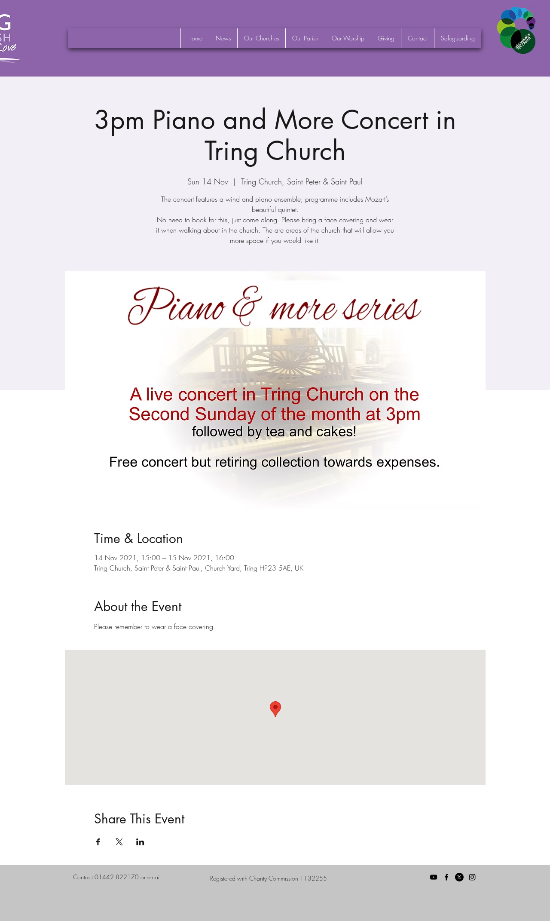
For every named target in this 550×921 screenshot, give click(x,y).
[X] (459, 877)
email (154, 877)
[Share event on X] (119, 841)
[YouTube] (433, 877)
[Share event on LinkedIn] (140, 841)
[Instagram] (472, 877)
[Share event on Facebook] (98, 841)
